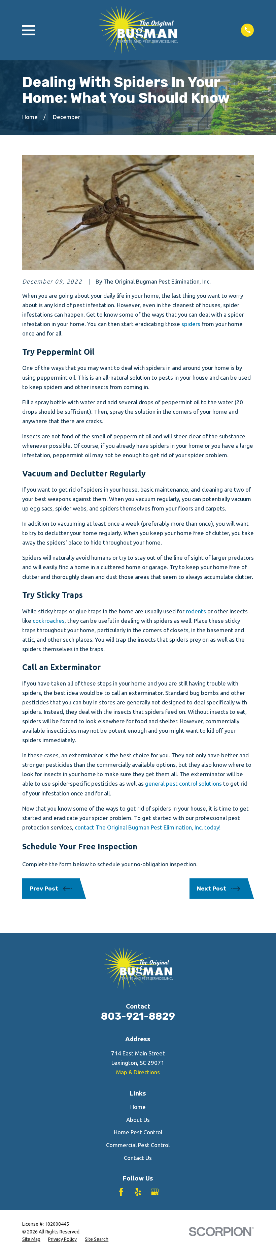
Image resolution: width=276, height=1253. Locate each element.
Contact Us (138, 1158)
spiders (190, 324)
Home (138, 1107)
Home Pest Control (138, 1132)
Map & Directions (138, 1072)
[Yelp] (138, 1192)
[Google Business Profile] (155, 1192)
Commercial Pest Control (138, 1145)
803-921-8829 (138, 1016)
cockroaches (49, 620)
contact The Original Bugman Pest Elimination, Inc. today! (146, 827)
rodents (196, 611)
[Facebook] (121, 1192)
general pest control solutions (183, 783)
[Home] (138, 30)
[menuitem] (31, 1239)
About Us (138, 1119)
